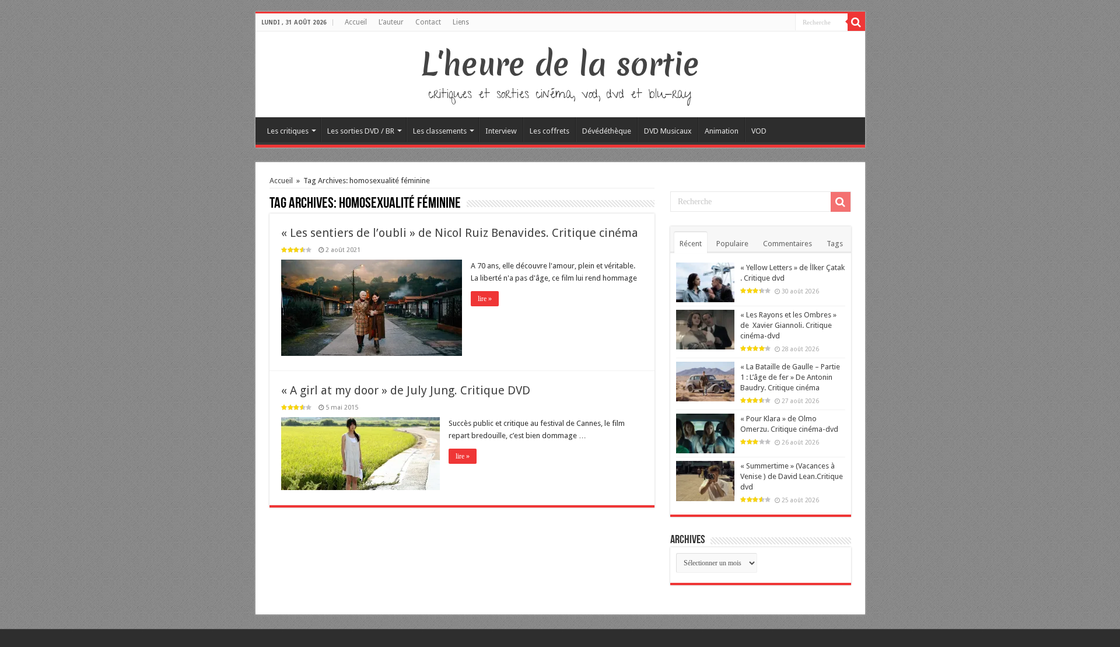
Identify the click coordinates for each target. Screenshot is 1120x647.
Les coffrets (549, 131)
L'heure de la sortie (560, 64)
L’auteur (391, 22)
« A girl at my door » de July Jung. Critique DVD (405, 390)
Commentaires (787, 243)
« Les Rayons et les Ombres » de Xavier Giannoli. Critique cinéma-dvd (788, 325)
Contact (428, 22)
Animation (721, 131)
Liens (461, 22)
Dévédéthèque (606, 131)
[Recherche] (856, 22)
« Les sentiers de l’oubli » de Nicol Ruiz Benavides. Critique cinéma (459, 233)
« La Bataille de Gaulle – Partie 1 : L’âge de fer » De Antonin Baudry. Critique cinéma (790, 377)
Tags (835, 243)
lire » (485, 299)
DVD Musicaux (668, 131)
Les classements (440, 131)
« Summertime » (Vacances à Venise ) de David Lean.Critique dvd (791, 476)
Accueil (356, 22)
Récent (691, 243)
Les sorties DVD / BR (360, 131)
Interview (501, 131)
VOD (758, 131)
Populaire (732, 243)
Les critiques (288, 131)
